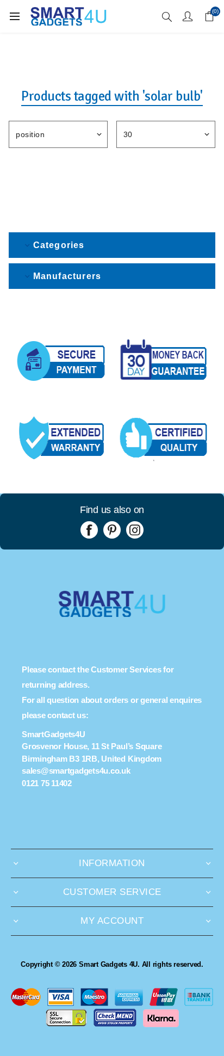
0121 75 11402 (47, 783)
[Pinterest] (112, 530)
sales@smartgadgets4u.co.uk (76, 770)
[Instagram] (135, 530)
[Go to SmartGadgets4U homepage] (112, 614)
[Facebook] (89, 530)
